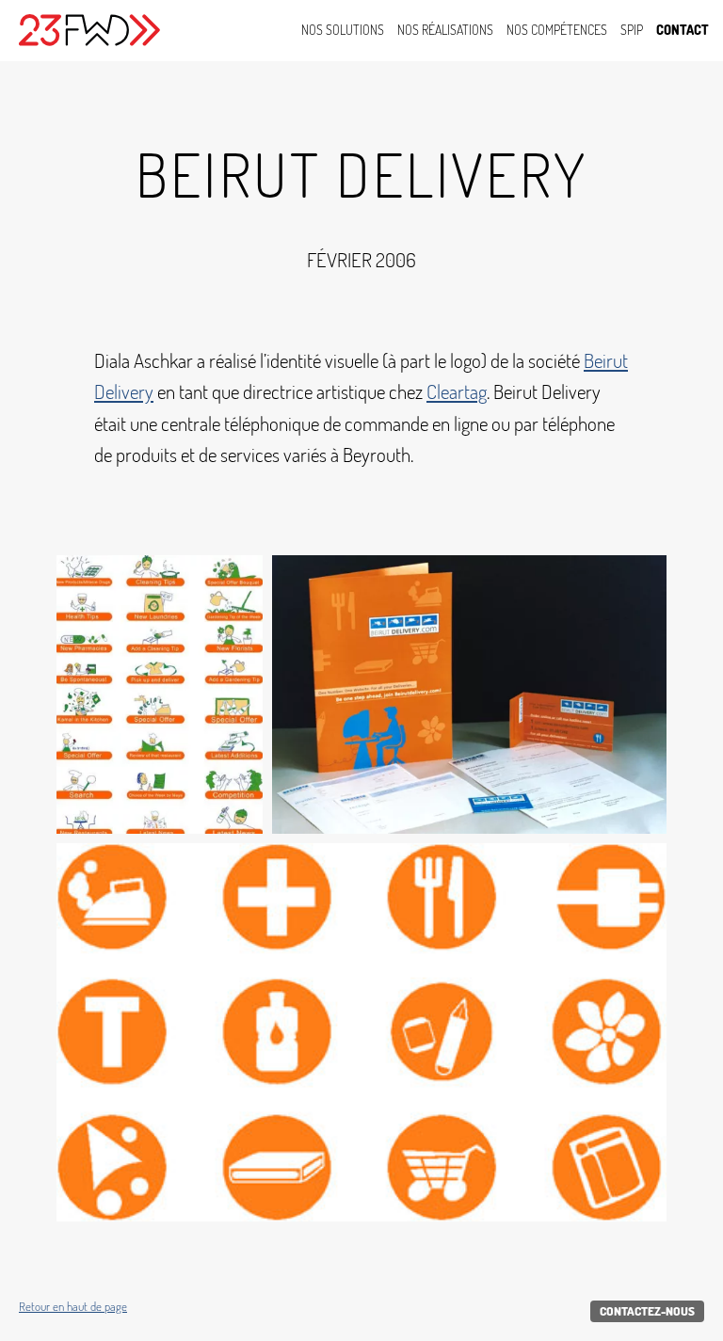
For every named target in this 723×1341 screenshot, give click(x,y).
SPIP (631, 30)
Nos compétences (556, 30)
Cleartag (456, 391)
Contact (682, 30)
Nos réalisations (445, 30)
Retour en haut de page (73, 1307)
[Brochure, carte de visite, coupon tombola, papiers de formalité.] (469, 694)
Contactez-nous (647, 1310)
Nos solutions (342, 30)
